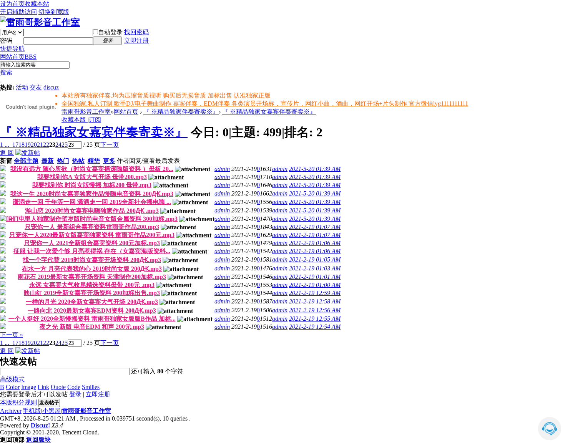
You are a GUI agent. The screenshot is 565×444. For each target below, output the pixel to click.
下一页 (109, 144)
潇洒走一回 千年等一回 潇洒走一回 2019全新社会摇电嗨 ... (92, 202)
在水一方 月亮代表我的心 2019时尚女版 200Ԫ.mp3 (92, 268)
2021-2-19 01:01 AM (315, 276)
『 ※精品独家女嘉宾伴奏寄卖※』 (269, 111)
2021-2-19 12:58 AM (315, 301)
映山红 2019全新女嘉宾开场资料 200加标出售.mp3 (92, 293)
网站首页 (18, 56)
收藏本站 (37, 3)
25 (64, 144)
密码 (6, 40)
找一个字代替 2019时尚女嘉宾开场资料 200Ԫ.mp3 (92, 260)
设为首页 (12, 3)
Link (43, 387)
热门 (63, 160)
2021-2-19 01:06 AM (315, 243)
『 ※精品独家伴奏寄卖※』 (181, 111)
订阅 (95, 119)
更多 (109, 160)
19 (28, 144)
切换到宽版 (53, 11)
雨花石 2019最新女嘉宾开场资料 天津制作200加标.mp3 (92, 276)
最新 (48, 160)
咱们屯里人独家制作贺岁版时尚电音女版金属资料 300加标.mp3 (92, 218)
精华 (94, 160)
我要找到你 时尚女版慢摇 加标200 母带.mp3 (91, 185)
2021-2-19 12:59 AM (315, 293)
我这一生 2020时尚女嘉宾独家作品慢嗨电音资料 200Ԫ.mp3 (91, 194)
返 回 (7, 152)
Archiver (11, 411)
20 (34, 144)
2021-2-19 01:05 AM (315, 259)
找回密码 (136, 32)
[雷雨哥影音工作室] (40, 22)
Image (28, 387)
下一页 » (11, 334)
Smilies (91, 387)
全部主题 (26, 160)
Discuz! (40, 425)
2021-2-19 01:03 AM (315, 268)
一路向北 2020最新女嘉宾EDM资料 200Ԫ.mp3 (92, 310)
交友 (36, 87)
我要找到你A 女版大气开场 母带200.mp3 (92, 177)
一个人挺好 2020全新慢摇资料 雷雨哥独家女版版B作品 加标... (92, 318)
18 (21, 144)
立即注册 (136, 40)
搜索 (6, 72)
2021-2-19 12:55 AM (315, 318)
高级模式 (12, 379)
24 (58, 144)
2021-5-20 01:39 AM (315, 169)
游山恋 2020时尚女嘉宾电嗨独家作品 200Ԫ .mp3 (92, 210)
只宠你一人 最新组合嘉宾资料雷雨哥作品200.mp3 (92, 227)
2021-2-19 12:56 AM (315, 310)
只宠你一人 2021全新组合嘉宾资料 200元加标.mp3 (92, 243)
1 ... (4, 144)
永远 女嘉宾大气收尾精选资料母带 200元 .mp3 (92, 285)
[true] (1, 82)
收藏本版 (74, 119)
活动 (22, 87)
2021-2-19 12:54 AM (315, 326)
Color (13, 387)
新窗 (6, 160)
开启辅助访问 (18, 11)
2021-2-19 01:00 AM (315, 285)
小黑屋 (51, 411)
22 (46, 144)
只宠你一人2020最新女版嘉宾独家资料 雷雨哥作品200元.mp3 (91, 235)
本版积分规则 (18, 402)
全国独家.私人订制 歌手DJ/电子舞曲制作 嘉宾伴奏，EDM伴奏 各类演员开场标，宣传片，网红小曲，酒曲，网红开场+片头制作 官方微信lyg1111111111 (264, 103)
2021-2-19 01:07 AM (315, 227)
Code (73, 387)
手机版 (32, 411)
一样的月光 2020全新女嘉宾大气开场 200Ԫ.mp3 (92, 301)
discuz (51, 87)
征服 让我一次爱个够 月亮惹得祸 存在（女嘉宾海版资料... (91, 251)
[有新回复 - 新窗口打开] (3, 169)
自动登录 (110, 32)
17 (15, 144)
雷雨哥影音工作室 (86, 111)
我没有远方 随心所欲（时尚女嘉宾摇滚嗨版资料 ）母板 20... (91, 169)
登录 (75, 394)
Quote (58, 387)
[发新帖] (27, 152)
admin (222, 169)
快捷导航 (12, 48)
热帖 (78, 160)
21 (40, 144)
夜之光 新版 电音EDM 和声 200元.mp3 (92, 326)
